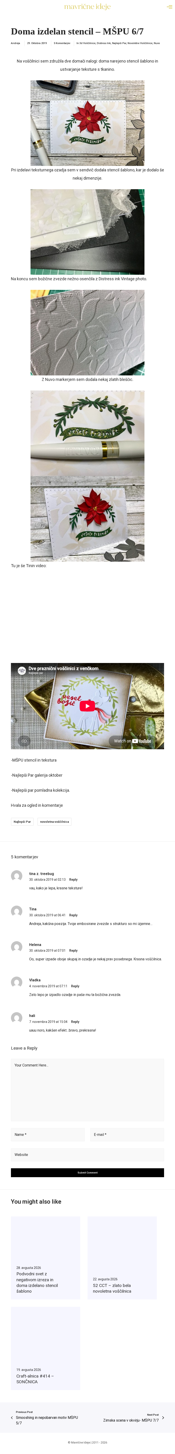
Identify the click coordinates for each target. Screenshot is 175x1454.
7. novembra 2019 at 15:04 (48, 1021)
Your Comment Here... (31, 1065)
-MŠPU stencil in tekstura (34, 760)
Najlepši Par (119, 43)
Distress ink (104, 43)
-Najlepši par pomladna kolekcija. (40, 790)
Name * (20, 1134)
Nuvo (157, 43)
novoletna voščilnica (54, 821)
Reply (73, 879)
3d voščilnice (87, 43)
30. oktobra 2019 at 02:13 (47, 879)
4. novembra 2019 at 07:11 (48, 986)
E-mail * (100, 1134)
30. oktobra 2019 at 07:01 (47, 950)
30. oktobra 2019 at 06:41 (47, 915)
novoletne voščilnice (140, 43)
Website (21, 1155)
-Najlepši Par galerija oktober (36, 775)
